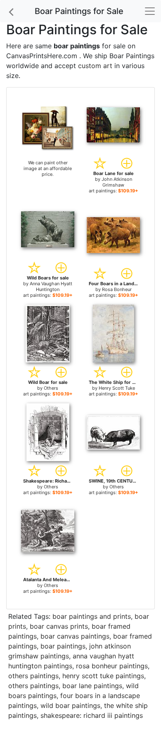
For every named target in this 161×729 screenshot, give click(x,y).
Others (51, 388)
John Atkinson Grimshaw (117, 182)
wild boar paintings (70, 705)
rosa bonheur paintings (112, 666)
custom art (95, 66)
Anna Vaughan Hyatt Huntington (51, 286)
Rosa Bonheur (117, 289)
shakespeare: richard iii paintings (91, 715)
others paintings (33, 676)
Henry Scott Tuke (117, 388)
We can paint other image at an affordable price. (48, 168)
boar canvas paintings (74, 636)
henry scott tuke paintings (103, 676)
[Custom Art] (47, 127)
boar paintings (62, 646)
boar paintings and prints (91, 616)
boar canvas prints (59, 626)
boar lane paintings (92, 686)
